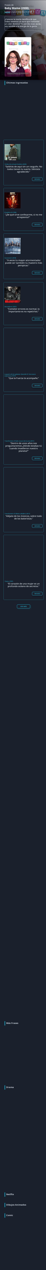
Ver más (37, 179)
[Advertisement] (23, 113)
